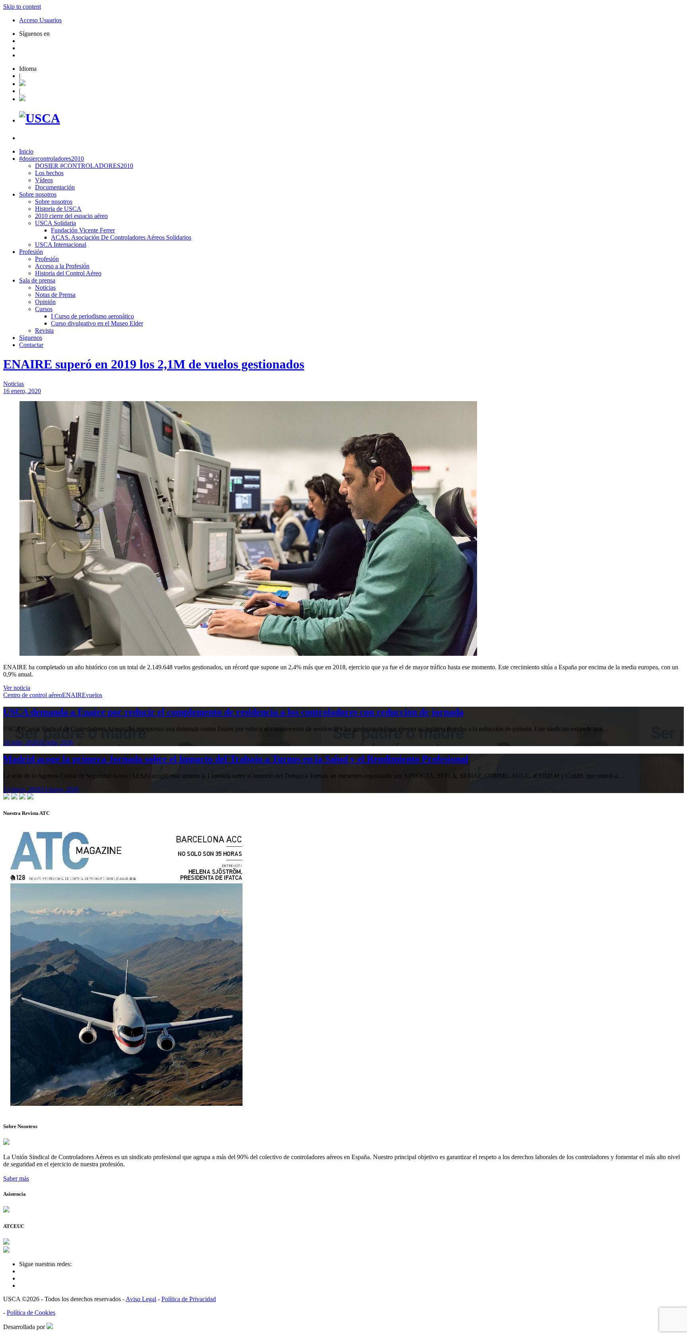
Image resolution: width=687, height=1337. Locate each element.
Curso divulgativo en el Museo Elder (97, 323)
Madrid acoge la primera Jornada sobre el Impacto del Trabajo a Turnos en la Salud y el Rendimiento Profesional (235, 759)
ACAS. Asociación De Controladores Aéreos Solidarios (121, 237)
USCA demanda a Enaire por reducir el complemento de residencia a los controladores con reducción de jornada (233, 712)
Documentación (55, 187)
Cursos (43, 309)
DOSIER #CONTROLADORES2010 (84, 165)
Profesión (31, 251)
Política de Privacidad (188, 1299)
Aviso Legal (141, 1299)
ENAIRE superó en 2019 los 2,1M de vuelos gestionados (153, 364)
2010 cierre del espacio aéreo (71, 215)
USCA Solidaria (55, 223)
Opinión (45, 301)
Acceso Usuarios (40, 20)
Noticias (45, 287)
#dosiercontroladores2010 (51, 158)
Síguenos (30, 337)
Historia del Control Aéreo (68, 273)
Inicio (26, 151)
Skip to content (22, 6)
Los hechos (49, 173)
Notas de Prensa (55, 294)
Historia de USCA (58, 208)
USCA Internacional (60, 244)
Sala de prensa (37, 280)
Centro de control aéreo (32, 695)
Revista (44, 330)
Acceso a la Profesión (62, 266)
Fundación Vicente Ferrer (83, 230)
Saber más (16, 1178)
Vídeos (44, 180)
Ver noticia (16, 687)
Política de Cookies (31, 1312)
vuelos (94, 695)
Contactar (31, 344)
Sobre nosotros (37, 194)
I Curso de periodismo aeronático (92, 316)
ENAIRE (74, 695)
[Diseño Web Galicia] (50, 1326)
